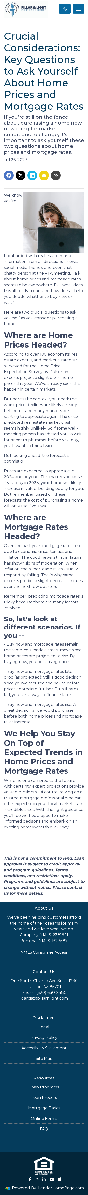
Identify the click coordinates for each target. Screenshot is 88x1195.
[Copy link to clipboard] (56, 175)
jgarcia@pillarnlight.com (44, 998)
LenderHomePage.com (61, 1188)
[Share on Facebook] (9, 175)
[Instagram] (36, 1179)
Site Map (44, 1058)
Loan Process (44, 1097)
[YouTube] (52, 1179)
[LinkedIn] (44, 1179)
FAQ (44, 1129)
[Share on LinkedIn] (32, 175)
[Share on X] (20, 175)
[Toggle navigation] (78, 9)
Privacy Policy (44, 1037)
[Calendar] (59, 1179)
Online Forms (44, 1118)
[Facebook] (30, 1179)
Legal (44, 1027)
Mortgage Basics (44, 1108)
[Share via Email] (44, 175)
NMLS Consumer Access (44, 952)
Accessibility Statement (44, 1048)
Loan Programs (44, 1087)
